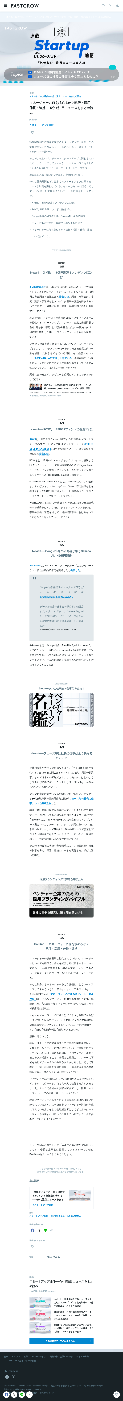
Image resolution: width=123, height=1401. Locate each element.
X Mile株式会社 (37, 287)
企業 (26, 1356)
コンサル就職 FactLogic (93, 1385)
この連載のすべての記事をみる (60, 1340)
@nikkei (44, 597)
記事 (6, 1356)
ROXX (32, 439)
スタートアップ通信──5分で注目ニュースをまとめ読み (55, 96)
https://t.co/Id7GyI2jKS (60, 597)
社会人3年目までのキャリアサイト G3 (66, 1385)
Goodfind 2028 (25, 1385)
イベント (16, 1356)
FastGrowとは (39, 1356)
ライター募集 (82, 1356)
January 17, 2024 (69, 629)
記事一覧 (19, 16)
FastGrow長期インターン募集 (22, 1360)
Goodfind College (40, 1385)
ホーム (9, 16)
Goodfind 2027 (10, 1385)
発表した (64, 296)
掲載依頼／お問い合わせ (61, 1356)
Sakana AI (35, 565)
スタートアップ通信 (42, 125)
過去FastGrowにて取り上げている (53, 358)
